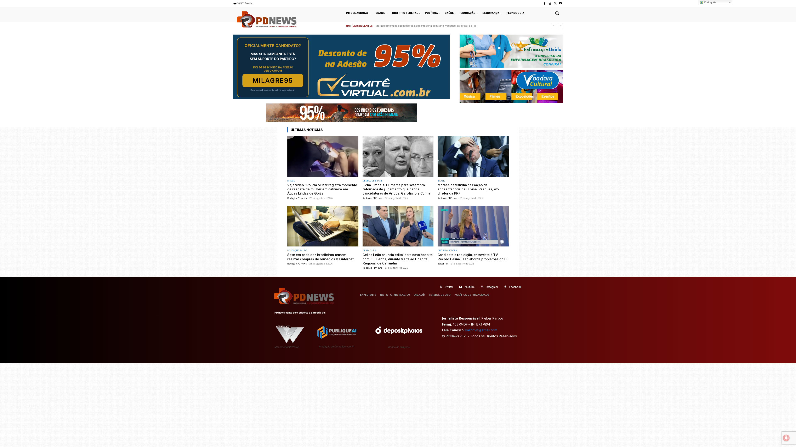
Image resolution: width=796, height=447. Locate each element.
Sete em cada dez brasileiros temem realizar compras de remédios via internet (422, 25)
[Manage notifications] (786, 438)
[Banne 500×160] (511, 51)
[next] (560, 25)
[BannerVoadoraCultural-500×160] (511, 86)
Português (709, 2)
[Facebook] (544, 3)
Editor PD (443, 263)
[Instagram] (549, 3)
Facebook (515, 286)
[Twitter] (441, 287)
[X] (555, 3)
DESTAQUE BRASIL (372, 180)
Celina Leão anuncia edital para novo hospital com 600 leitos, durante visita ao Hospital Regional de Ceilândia (398, 259)
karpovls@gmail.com (481, 330)
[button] (557, 13)
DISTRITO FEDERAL (448, 250)
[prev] (553, 25)
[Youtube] (560, 3)
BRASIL (291, 180)
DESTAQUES (369, 250)
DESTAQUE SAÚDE (297, 250)
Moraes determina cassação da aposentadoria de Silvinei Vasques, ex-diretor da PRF (468, 189)
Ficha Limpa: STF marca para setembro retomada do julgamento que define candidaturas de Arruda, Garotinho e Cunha (396, 189)
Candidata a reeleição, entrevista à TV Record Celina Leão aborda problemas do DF (473, 257)
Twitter (449, 286)
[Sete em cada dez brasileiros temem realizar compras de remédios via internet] (322, 226)
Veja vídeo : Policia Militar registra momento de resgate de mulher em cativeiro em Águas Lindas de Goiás (322, 189)
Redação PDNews (297, 197)
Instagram (492, 286)
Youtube (469, 286)
